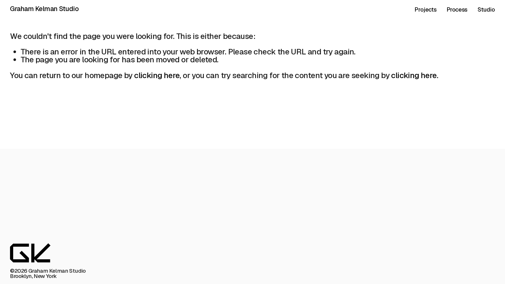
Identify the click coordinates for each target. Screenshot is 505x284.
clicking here (157, 75)
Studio (486, 9)
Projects (425, 9)
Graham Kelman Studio (44, 8)
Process (457, 9)
